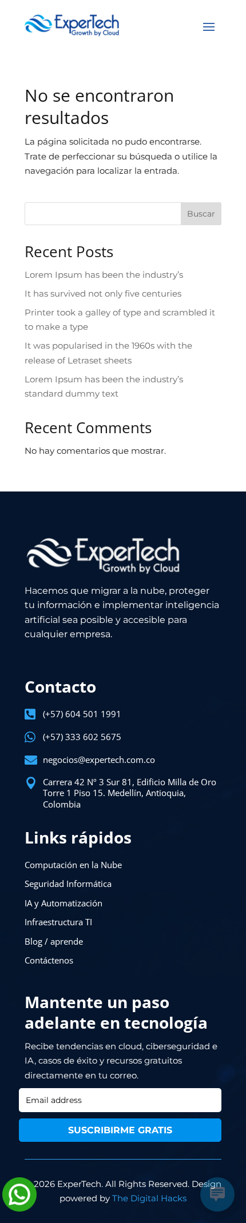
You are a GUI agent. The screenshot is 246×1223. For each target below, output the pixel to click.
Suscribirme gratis (120, 1130)
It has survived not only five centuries (103, 293)
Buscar (201, 214)
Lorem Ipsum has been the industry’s (104, 274)
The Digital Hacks (149, 1198)
